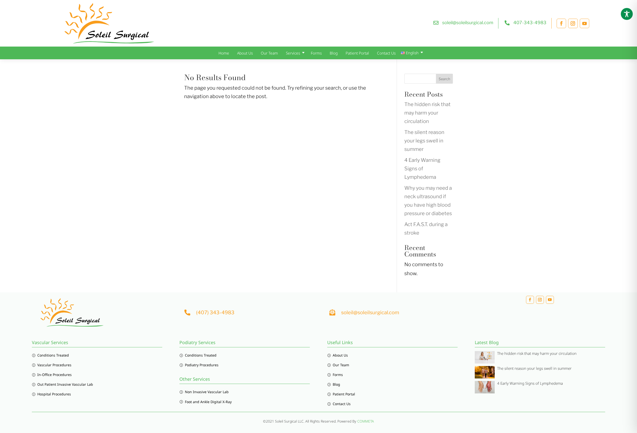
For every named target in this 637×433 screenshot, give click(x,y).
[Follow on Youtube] (584, 23)
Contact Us (386, 53)
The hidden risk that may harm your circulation (427, 112)
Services (293, 53)
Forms (316, 53)
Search (444, 79)
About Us (245, 53)
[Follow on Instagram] (573, 23)
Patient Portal (357, 53)
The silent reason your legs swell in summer (424, 140)
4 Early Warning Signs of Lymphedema (422, 168)
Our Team (269, 53)
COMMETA (365, 421)
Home (223, 53)
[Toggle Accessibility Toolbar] (626, 13)
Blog (334, 53)
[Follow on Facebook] (561, 23)
